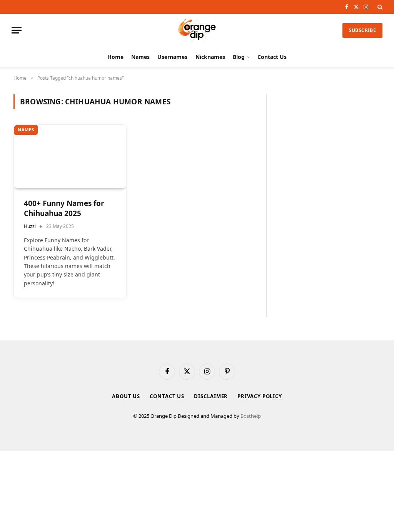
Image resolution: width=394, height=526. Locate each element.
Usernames (172, 56)
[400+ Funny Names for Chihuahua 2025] (70, 156)
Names (140, 56)
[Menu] (17, 30)
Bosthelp (250, 415)
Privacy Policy (259, 396)
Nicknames (210, 56)
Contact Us (272, 56)
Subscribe (362, 30)
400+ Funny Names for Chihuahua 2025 (64, 208)
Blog (239, 56)
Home (115, 56)
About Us (126, 396)
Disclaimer (211, 396)
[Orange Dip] (197, 30)
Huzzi (30, 226)
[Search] (379, 7)
